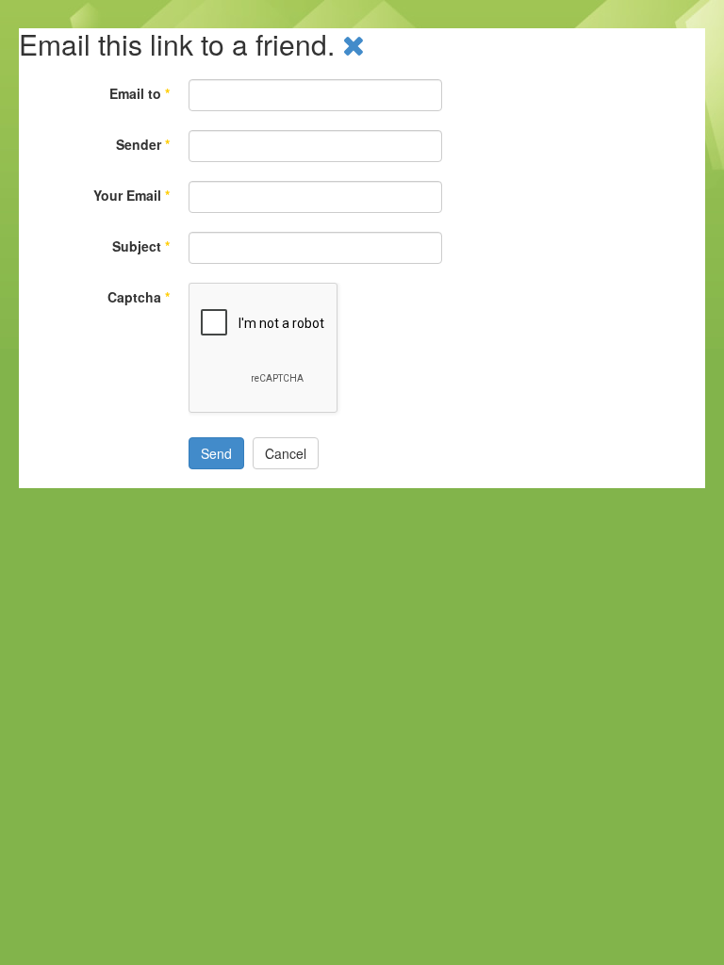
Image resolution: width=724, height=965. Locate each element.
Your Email (131, 195)
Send (216, 453)
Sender (143, 144)
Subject (141, 246)
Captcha (138, 296)
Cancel (285, 453)
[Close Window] (353, 44)
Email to (139, 93)
